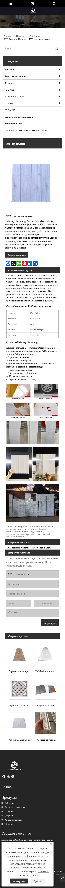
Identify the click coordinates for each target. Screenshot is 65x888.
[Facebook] (3, 776)
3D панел (9, 82)
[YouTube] (8, 776)
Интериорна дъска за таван (46, 705)
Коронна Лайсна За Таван (20, 739)
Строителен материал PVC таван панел (20, 671)
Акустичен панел (13, 123)
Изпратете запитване (17, 254)
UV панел (10, 103)
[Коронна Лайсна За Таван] (19, 722)
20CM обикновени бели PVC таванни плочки (46, 671)
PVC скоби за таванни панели (46, 739)
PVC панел (35, 35)
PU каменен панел (14, 96)
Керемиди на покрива (20, 705)
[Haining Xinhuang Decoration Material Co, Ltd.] (32, 10)
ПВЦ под (9, 89)
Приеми (38, 881)
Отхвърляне (19, 881)
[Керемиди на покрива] (19, 688)
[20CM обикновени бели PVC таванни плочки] (46, 653)
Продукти (21, 35)
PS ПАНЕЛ (10, 109)
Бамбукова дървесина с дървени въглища (26, 130)
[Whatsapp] (12, 776)
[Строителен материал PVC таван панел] (19, 653)
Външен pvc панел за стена (19, 116)
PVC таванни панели (15, 38)
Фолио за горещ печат (16, 76)
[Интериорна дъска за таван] (46, 688)
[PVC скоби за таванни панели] (46, 722)
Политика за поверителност (33, 873)
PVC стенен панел (41, 547)
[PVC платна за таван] (31, 182)
